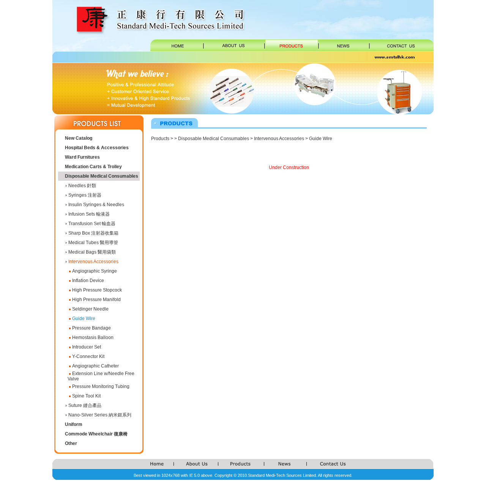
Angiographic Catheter (95, 366)
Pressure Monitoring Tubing (100, 386)
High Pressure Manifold (96, 299)
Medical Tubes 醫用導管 (93, 242)
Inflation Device (88, 280)
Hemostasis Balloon (93, 337)
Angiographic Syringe (94, 271)
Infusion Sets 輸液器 (89, 214)
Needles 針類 (82, 185)
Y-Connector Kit (88, 356)
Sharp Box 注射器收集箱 (93, 233)
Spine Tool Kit (86, 396)
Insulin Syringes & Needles (96, 204)
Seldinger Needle (90, 309)
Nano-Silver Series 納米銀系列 (99, 415)
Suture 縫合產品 (84, 405)
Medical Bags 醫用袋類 (92, 252)
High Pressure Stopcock (97, 290)
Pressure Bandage (91, 328)
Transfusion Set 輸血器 (91, 223)
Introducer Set (86, 347)
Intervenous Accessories (93, 261)
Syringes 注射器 (84, 195)
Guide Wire (83, 318)
